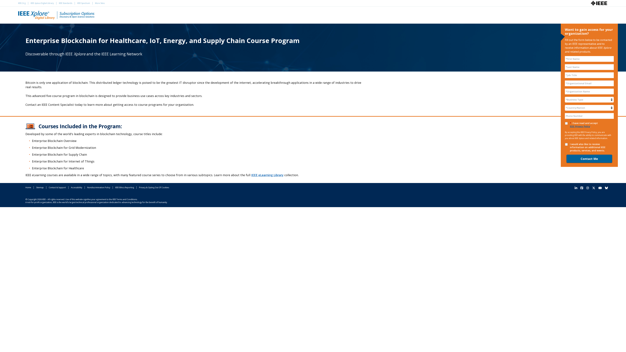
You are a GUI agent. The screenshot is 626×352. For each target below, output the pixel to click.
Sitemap (40, 187)
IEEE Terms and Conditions (124, 199)
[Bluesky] (605, 188)
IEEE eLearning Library (267, 175)
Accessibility (76, 187)
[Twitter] (594, 188)
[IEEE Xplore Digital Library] (56, 15)
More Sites (100, 3)
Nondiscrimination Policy (98, 187)
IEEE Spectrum (83, 3)
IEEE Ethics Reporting (124, 187)
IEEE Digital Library (42, 3)
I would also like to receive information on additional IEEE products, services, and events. (587, 147)
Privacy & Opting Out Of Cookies (154, 187)
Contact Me (589, 159)
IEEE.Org (22, 3)
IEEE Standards (65, 3)
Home (28, 187)
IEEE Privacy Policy (580, 126)
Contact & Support (57, 187)
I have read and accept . (584, 125)
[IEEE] (599, 3)
